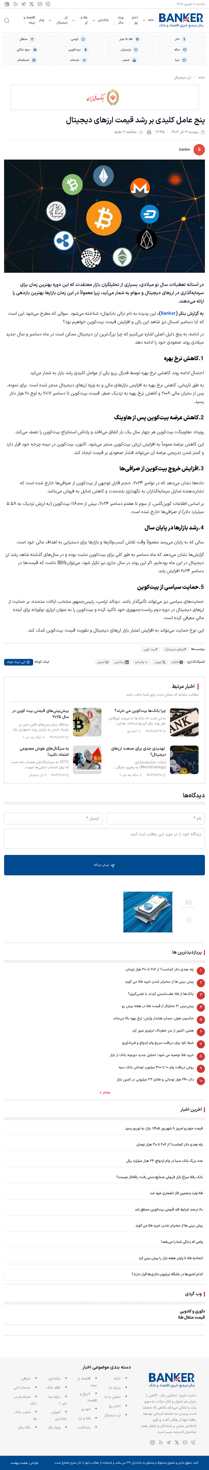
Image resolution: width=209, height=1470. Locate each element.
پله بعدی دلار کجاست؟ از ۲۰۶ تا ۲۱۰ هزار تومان (160, 969)
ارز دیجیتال (62, 20)
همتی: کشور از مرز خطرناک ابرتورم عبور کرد (163, 1030)
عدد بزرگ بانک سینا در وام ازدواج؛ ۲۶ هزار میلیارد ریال (164, 1161)
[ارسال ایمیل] (40, 4)
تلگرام (175, 662)
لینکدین (119, 662)
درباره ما (115, 1387)
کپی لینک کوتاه (16, 662)
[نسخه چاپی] (149, 132)
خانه (151, 20)
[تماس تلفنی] (48, 4)
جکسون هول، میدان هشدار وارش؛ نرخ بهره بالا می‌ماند (153, 1018)
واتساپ (139, 662)
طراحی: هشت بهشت (24, 1463)
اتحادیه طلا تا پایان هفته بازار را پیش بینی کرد (171, 1258)
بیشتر (107, 1092)
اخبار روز (135, 20)
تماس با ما (112, 1397)
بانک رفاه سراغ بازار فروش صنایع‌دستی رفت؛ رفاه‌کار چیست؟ (159, 1177)
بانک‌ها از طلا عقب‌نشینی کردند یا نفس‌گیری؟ (161, 994)
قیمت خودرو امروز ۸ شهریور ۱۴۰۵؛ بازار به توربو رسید (164, 1128)
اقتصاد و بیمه (29, 20)
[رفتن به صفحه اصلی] (181, 20)
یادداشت (83, 1427)
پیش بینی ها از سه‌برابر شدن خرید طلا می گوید (159, 981)
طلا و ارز (84, 20)
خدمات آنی (22, 1387)
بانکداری (103, 20)
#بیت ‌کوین (150, 649)
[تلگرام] (23, 4)
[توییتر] (32, 4)
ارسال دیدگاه (102, 865)
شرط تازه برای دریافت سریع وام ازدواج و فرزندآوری (158, 1043)
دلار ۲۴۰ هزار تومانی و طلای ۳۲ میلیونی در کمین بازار (155, 1079)
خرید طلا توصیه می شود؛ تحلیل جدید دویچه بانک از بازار (152, 1055)
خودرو (86, 1409)
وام (41, 20)
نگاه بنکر (24, 1427)
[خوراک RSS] (15, 4)
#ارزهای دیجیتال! (175, 649)
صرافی (25, 1378)
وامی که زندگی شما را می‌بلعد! (182, 1242)
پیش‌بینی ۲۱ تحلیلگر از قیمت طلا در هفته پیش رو (158, 1006)
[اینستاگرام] (7, 4)
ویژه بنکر (120, 20)
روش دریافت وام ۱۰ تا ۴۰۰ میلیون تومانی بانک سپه (156, 1067)
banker (184, 149)
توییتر (157, 662)
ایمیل (100, 662)
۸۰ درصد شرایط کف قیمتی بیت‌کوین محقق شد (169, 1209)
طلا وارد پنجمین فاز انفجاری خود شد (176, 1193)
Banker (168, 313)
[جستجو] (6, 20)
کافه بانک (53, 1387)
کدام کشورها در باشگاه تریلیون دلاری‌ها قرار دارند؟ (167, 1274)
